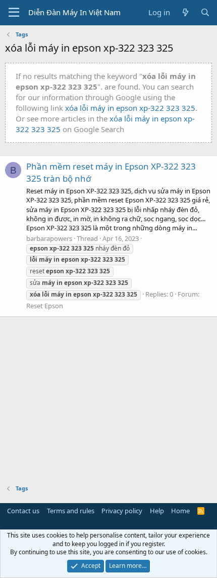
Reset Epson (44, 305)
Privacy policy (121, 510)
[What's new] (185, 12)
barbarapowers (49, 238)
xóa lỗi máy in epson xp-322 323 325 (130, 108)
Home (180, 510)
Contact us (23, 510)
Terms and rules (70, 510)
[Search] (205, 12)
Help (157, 510)
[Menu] (14, 12)
